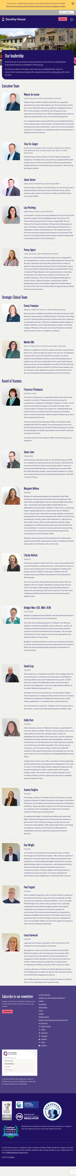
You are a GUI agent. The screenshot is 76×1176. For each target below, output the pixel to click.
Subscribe (7, 1011)
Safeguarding (43, 1007)
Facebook (44, 1036)
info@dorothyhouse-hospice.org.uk (17, 1152)
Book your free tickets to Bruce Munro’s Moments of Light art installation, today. (36, 6)
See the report (8, 1069)
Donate (63, 19)
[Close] (73, 3)
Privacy (41, 1011)
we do (40, 65)
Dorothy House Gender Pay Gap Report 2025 (53, 1020)
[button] (72, 20)
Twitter (43, 1030)
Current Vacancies (44, 995)
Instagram (44, 1033)
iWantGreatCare (44, 1017)
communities (56, 72)
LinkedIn (44, 1039)
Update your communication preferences (52, 998)
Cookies (41, 1014)
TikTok (43, 1042)
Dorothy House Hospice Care (14, 19)
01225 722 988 (46, 1026)
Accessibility (42, 1004)
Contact (41, 1001)
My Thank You (43, 1023)
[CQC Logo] (10, 1055)
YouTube (44, 1045)
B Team (12, 1157)
